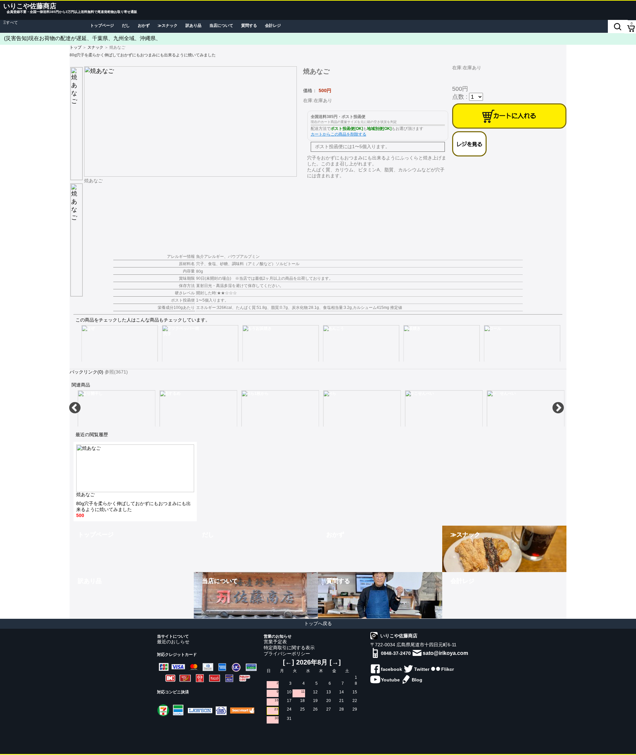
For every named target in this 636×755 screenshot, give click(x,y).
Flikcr (447, 669)
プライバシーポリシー (287, 653)
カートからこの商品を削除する (338, 134)
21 (341, 700)
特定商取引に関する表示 (289, 647)
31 (289, 718)
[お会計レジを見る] (469, 143)
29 (354, 709)
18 (302, 700)
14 (341, 692)
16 (277, 700)
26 (315, 709)
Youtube (390, 679)
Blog (417, 679)
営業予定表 (275, 641)
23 (276, 709)
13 (328, 692)
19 (315, 700)
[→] (335, 662)
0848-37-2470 (396, 653)
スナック (95, 47)
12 (315, 692)
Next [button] (558, 408)
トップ (75, 47)
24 (289, 709)
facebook (391, 669)
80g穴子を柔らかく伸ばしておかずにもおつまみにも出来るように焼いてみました (133, 505)
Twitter (421, 669)
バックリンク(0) (86, 372)
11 (303, 691)
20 (328, 700)
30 (277, 718)
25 (302, 709)
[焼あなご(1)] (192, 121)
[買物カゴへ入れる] (509, 116)
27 (328, 709)
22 (354, 700)
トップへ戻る (318, 623)
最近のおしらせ (173, 641)
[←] (288, 662)
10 (289, 692)
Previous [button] (74, 408)
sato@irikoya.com (445, 653)
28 (341, 709)
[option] (119, 343)
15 (354, 692)
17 (289, 700)
